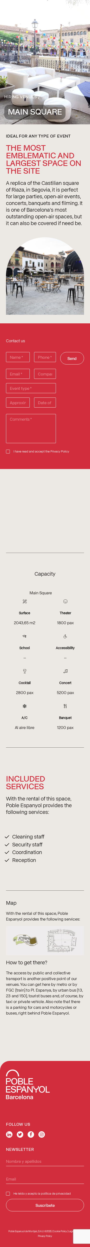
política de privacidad (56, 1193)
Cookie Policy (60, 1231)
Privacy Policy (59, 451)
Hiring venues (20, 96)
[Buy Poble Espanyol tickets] (72, 8)
